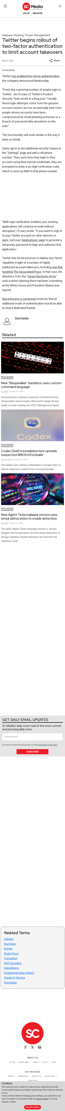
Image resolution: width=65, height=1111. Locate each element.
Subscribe (33, 751)
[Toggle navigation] (5, 6)
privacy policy (43, 1099)
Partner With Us (32, 1080)
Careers (45, 1062)
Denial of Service (14, 977)
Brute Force (11, 953)
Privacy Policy (53, 745)
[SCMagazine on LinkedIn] (39, 1047)
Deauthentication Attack (19, 973)
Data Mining (11, 968)
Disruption (10, 982)
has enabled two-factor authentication (35, 76)
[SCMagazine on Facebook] (25, 1047)
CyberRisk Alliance (23, 1062)
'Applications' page (33, 240)
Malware (7, 35)
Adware (9, 939)
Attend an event (36, 1076)
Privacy (54, 1062)
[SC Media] (32, 6)
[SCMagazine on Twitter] (32, 1047)
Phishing (18, 35)
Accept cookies (32, 1107)
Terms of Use (42, 745)
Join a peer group (50, 1076)
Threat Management (37, 35)
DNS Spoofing (12, 963)
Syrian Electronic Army (42, 276)
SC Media (12, 1062)
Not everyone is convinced (19, 299)
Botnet (8, 948)
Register (37, 13)
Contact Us (36, 1062)
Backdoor (10, 944)
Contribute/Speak (23, 1076)
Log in (26, 13)
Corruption (10, 958)
